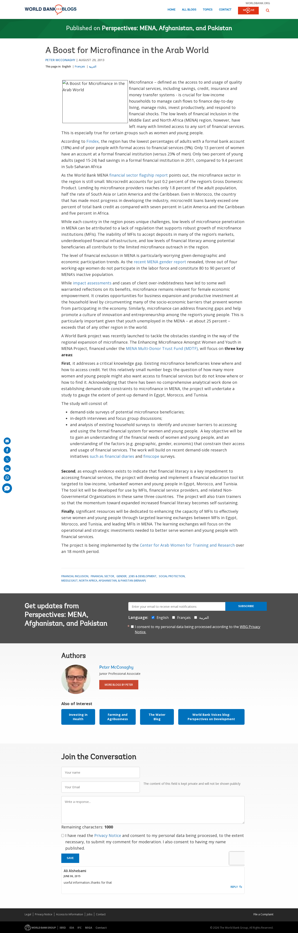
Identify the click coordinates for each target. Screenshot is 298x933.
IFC (79, 928)
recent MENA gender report (160, 261)
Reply (234, 887)
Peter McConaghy (60, 60)
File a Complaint (263, 914)
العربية (92, 66)
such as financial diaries (112, 456)
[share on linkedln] (7, 468)
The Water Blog (157, 717)
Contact (225, 9)
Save (70, 858)
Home (171, 9)
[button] (267, 10)
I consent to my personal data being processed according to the (197, 629)
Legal (28, 914)
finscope (151, 456)
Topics (207, 9)
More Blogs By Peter (119, 685)
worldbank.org (258, 3)
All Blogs (189, 9)
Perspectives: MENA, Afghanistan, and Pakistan (167, 29)
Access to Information (69, 914)
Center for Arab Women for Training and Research (187, 545)
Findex (92, 141)
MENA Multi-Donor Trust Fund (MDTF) (162, 348)
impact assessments (92, 283)
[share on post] (7, 459)
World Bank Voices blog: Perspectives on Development (211, 717)
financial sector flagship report (139, 175)
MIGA (88, 928)
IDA (71, 928)
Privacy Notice (107, 835)
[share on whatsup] (7, 477)
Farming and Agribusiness (117, 717)
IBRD (63, 928)
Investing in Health (78, 717)
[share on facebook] (7, 450)
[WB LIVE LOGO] (248, 11)
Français (80, 66)
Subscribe (246, 606)
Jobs (89, 914)
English (66, 66)
